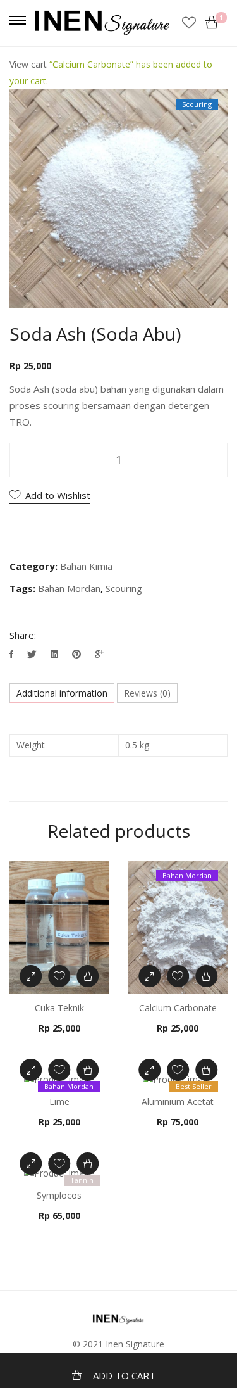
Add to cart (124, 1375)
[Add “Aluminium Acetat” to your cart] (206, 1070)
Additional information (61, 693)
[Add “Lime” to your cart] (87, 1070)
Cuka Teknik (59, 1008)
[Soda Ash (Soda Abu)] (12, 654)
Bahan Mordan (69, 588)
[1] (211, 23)
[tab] (61, 693)
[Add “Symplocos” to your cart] (87, 1163)
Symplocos (59, 1195)
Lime (59, 1101)
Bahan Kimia (86, 566)
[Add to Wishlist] (59, 976)
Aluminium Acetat (178, 1101)
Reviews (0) (147, 693)
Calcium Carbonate (178, 1008)
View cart (28, 64)
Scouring (124, 588)
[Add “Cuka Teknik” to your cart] (87, 976)
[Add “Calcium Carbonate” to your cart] (206, 976)
